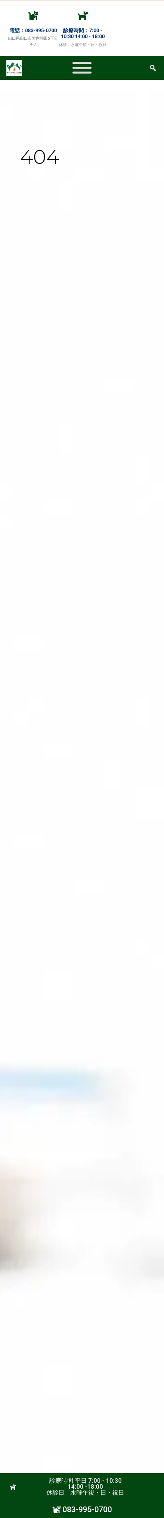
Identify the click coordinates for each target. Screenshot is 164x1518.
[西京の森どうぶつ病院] (82, 68)
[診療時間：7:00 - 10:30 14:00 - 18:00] (83, 15)
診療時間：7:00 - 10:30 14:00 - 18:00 (83, 33)
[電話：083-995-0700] (33, 15)
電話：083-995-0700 (33, 30)
